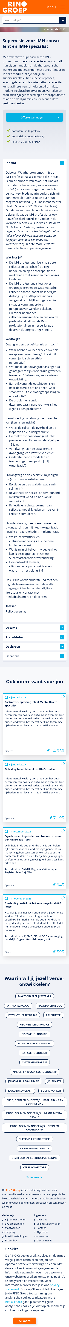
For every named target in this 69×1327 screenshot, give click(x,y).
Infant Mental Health (34, 1148)
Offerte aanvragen (32, 117)
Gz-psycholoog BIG (34, 1034)
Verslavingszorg (34, 1167)
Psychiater (53, 1015)
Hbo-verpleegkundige (34, 1024)
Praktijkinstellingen (16, 1236)
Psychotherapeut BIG (22, 1015)
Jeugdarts (54, 1081)
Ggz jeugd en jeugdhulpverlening (35, 1158)
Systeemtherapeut (34, 1062)
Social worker (51, 1090)
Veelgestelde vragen (49, 1223)
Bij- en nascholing (15, 1219)
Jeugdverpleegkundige (23, 1081)
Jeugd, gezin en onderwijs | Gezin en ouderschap (34, 1127)
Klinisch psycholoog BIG (34, 1043)
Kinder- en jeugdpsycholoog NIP (35, 1071)
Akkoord (25, 1321)
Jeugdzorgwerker (20, 1090)
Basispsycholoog (50, 1005)
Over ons (42, 1219)
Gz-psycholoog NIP (35, 1053)
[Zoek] (62, 20)
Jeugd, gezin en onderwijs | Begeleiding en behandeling (34, 1101)
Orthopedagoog (18, 1005)
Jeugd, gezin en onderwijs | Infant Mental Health (34, 1114)
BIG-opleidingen (14, 1223)
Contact (41, 1228)
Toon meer (33, 1177)
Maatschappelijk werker (34, 996)
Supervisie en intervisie (34, 1139)
